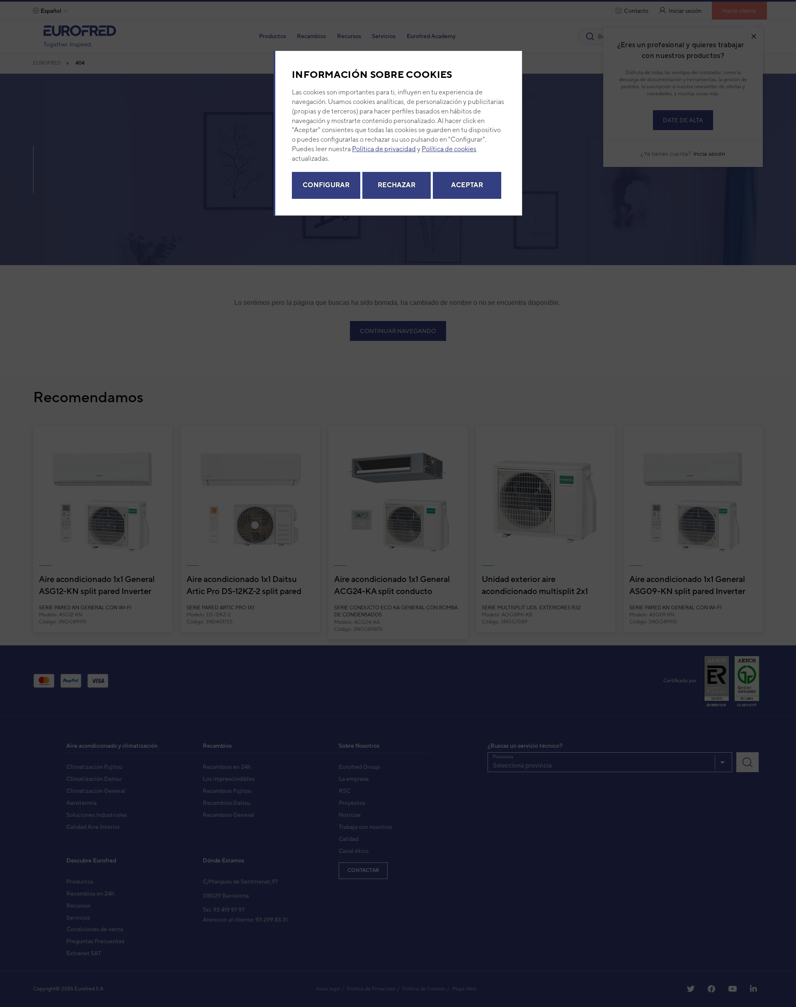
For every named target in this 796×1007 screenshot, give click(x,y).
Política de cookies (449, 149)
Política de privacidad (384, 149)
